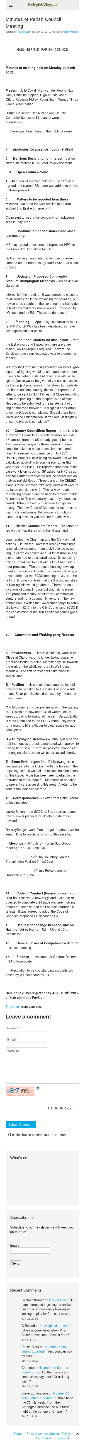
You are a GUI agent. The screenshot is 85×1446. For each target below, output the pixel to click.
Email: (14, 1245)
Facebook (63, 1438)
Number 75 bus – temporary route (45, 1395)
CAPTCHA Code (59, 1108)
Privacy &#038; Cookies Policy (48, 1433)
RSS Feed (43, 1438)
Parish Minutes (70, 31)
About (17, 1433)
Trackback (13, 1006)
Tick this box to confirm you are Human (37, 1134)
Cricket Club (58, 1300)
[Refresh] (38, 1088)
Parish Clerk (24, 31)
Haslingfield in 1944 (54, 1325)
